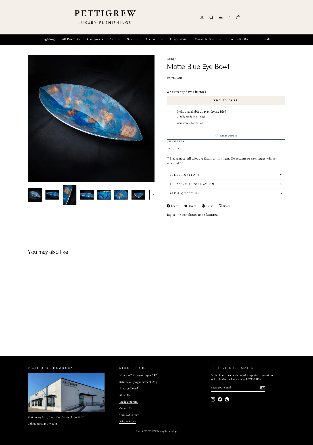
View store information (190, 123)
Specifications (185, 175)
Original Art (179, 39)
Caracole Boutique (208, 39)
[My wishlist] (229, 17)
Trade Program (128, 401)
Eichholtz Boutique (243, 39)
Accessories (154, 39)
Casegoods (95, 39)
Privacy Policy (127, 421)
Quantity (176, 141)
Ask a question (185, 193)
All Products (71, 39)
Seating (132, 39)
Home (170, 59)
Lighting (48, 39)
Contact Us (126, 408)
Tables (115, 39)
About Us (124, 395)
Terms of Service (129, 415)
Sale (267, 39)
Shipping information (192, 184)
